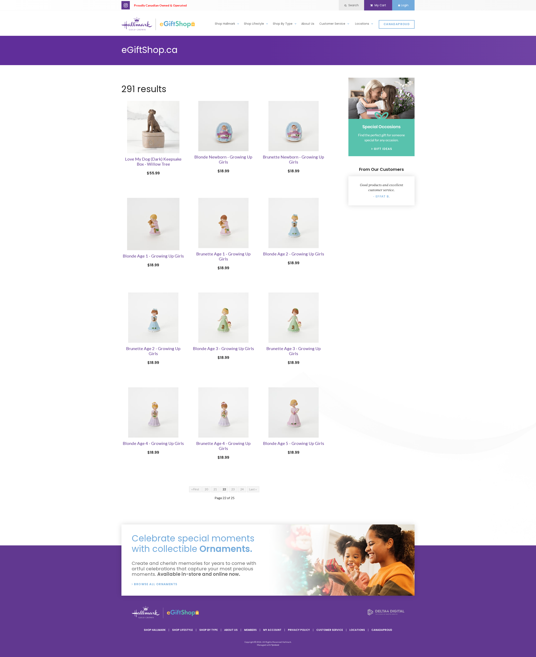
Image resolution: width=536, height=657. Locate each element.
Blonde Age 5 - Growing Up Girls (293, 443)
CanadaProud (397, 24)
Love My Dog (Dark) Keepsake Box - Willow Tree (153, 161)
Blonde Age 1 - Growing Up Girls (153, 255)
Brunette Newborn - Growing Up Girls (293, 159)
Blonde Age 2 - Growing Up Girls (293, 253)
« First (195, 489)
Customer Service (332, 24)
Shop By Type (282, 24)
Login (404, 5)
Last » (253, 489)
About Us (307, 24)
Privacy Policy (299, 630)
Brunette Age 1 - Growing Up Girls (223, 256)
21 (215, 489)
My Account (272, 630)
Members (250, 630)
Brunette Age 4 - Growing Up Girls (223, 446)
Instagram (125, 5)
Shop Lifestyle (254, 24)
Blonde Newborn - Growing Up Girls (223, 159)
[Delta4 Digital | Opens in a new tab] (386, 614)
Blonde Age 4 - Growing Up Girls (153, 443)
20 (206, 489)
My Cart (380, 5)
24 (242, 489)
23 (233, 489)
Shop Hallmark (225, 24)
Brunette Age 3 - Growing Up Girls (293, 351)
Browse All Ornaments (155, 584)
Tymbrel (275, 645)
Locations (362, 24)
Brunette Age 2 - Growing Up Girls (153, 351)
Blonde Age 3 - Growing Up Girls (223, 348)
